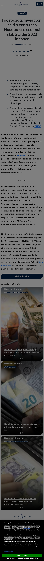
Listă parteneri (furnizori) (8, 551)
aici (22, 535)
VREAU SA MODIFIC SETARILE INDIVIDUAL (22, 558)
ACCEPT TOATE (22, 555)
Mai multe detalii (27, 528)
